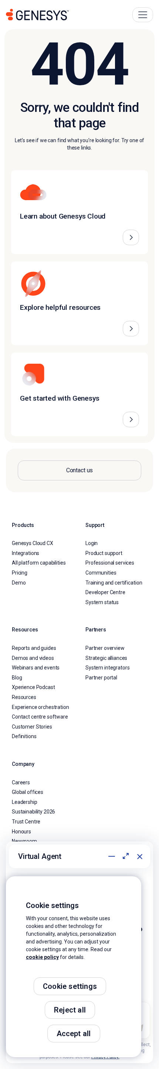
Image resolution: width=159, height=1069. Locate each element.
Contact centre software (40, 717)
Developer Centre (105, 592)
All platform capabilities (39, 563)
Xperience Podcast (33, 687)
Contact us (79, 470)
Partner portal (101, 678)
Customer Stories (32, 727)
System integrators (107, 668)
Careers (21, 782)
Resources (24, 697)
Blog (17, 678)
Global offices (27, 792)
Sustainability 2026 (33, 812)
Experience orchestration (40, 707)
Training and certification (113, 583)
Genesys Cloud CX (32, 543)
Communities (100, 573)
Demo (19, 583)
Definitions (24, 736)
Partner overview (105, 648)
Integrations (25, 553)
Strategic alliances (106, 658)
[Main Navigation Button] (142, 14)
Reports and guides (34, 648)
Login (91, 543)
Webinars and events (36, 668)
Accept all (74, 1033)
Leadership (24, 802)
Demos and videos (33, 658)
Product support (103, 553)
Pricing (19, 573)
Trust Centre (26, 822)
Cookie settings (70, 986)
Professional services (109, 563)
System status (102, 602)
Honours (21, 832)
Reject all (70, 1009)
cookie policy (42, 957)
